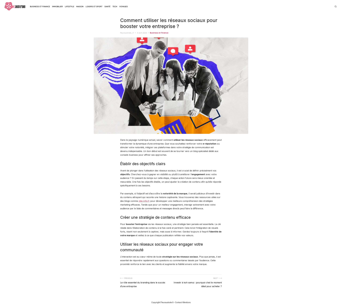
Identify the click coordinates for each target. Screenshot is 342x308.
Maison (79, 6)
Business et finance (159, 33)
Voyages (123, 6)
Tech (114, 6)
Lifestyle (69, 6)
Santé (107, 6)
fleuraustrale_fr (127, 33)
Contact (178, 302)
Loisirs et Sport (94, 6)
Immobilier (57, 6)
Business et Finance (40, 6)
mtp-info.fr (144, 201)
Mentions (187, 302)
